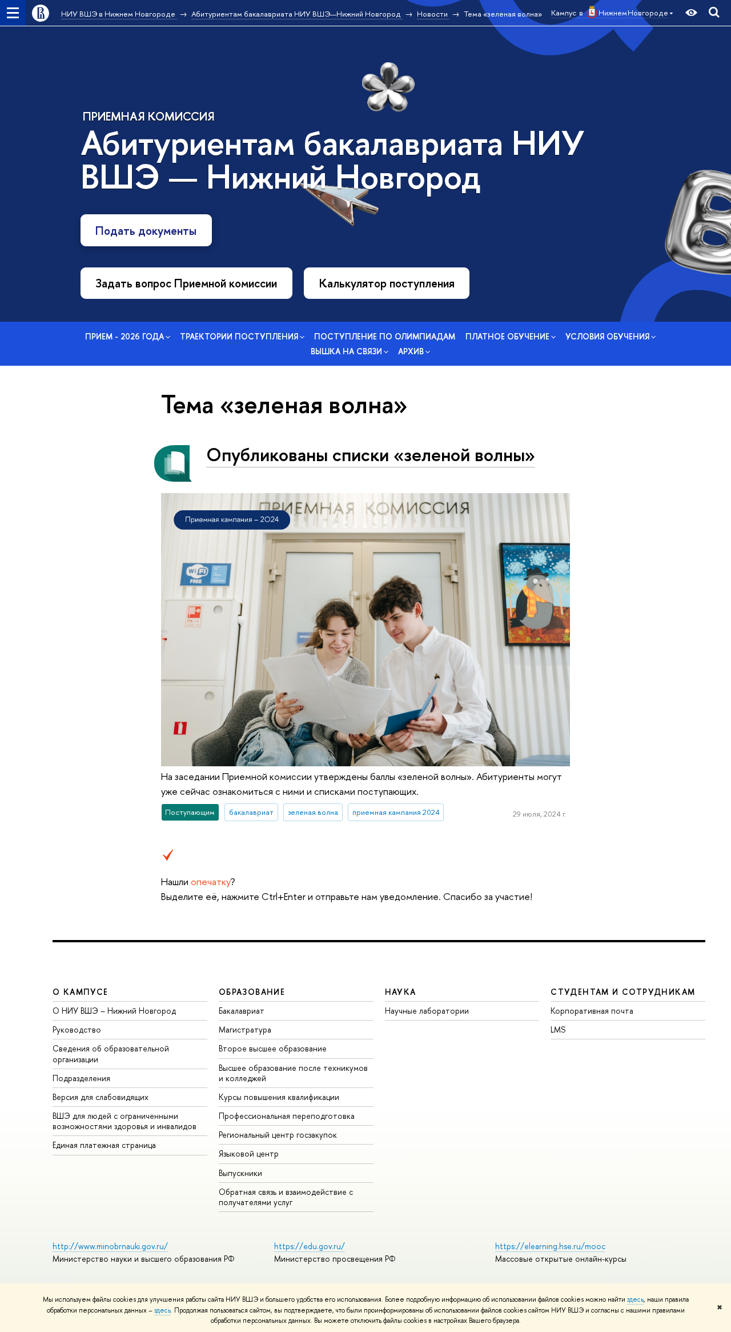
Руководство (77, 1029)
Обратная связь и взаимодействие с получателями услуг (286, 1196)
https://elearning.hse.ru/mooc (550, 1246)
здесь (635, 1299)
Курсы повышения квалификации (279, 1096)
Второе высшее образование (273, 1048)
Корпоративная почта (592, 1010)
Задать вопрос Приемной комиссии (186, 283)
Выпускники (240, 1172)
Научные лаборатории (427, 1010)
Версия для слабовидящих (100, 1096)
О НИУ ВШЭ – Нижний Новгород (114, 1010)
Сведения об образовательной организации (111, 1053)
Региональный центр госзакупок (278, 1134)
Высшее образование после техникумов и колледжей (293, 1072)
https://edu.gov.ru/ (309, 1246)
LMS (558, 1029)
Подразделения (81, 1078)
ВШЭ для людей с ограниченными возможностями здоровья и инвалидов (124, 1120)
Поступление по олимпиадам (384, 336)
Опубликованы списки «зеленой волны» (370, 454)
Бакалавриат (241, 1010)
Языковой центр (249, 1153)
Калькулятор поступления (387, 283)
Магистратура (245, 1029)
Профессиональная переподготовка (287, 1115)
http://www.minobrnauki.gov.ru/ (110, 1246)
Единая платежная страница (104, 1144)
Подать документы (145, 230)
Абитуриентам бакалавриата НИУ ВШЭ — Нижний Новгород (332, 159)
